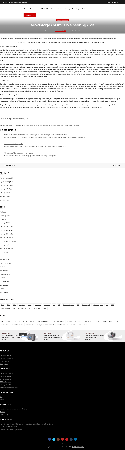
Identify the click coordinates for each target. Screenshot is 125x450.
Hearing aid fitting (6, 223)
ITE (78, 305)
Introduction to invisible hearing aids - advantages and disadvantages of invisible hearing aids (35, 135)
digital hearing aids (68, 305)
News (2, 400)
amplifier (22, 305)
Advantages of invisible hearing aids (16, 119)
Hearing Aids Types (6, 189)
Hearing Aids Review (6, 237)
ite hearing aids (87, 321)
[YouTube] (62, 439)
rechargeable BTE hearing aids (45, 325)
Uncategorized (4, 200)
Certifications (4, 361)
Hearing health (5, 245)
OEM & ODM (43, 9)
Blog (77, 9)
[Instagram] (58, 439)
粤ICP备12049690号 (78, 447)
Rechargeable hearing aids (9, 387)
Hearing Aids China (62, 20)
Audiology (3, 212)
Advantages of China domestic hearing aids (18, 153)
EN (62, 443)
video (79, 325)
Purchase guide (5, 274)
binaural (17, 321)
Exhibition (3, 219)
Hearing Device (5, 193)
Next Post (117, 165)
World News (4, 292)
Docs (83, 9)
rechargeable (29, 325)
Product (2, 267)
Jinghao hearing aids (107, 321)
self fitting (37, 308)
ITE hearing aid (86, 305)
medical (2, 256)
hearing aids (90, 38)
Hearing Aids (69, 9)
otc (14, 308)
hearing (32, 321)
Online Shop (4, 415)
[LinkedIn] (75, 439)
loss (118, 321)
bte (54, 305)
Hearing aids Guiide (6, 230)
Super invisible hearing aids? (13, 144)
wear (85, 325)
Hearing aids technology (8, 241)
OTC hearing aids (5, 263)
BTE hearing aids (5, 379)
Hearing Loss (4, 252)
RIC (30, 308)
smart (44, 308)
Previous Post (10, 165)
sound (73, 325)
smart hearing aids (62, 325)
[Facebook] (49, 439)
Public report (4, 270)
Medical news (4, 259)
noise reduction (5, 308)
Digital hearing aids (6, 373)
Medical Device (5, 196)
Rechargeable (22, 308)
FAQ (1, 397)
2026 (8, 305)
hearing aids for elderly (73, 321)
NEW (112, 305)
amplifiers (9, 321)
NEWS (108, 2)
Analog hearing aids (6, 376)
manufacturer (5, 325)
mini (107, 305)
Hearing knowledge (6, 248)
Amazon (2, 412)
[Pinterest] (66, 439)
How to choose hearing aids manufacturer (14, 409)
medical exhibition (17, 325)
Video (2, 289)
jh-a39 (97, 321)
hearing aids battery (43, 321)
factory (25, 321)
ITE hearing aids (98, 305)
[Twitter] (53, 439)
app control (38, 305)
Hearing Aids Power (6, 185)
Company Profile (56, 9)
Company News (5, 216)
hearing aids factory (58, 321)
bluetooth (47, 305)
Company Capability (6, 358)
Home (26, 9)
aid (2, 321)
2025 (2, 305)
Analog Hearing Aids (6, 178)
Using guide (4, 285)
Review (2, 278)
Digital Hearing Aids (6, 182)
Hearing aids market (6, 234)
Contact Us (30, 15)
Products (33, 9)
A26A (14, 305)
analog (30, 305)
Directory (115, 2)
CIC (59, 305)
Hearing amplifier (5, 385)
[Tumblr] (71, 439)
